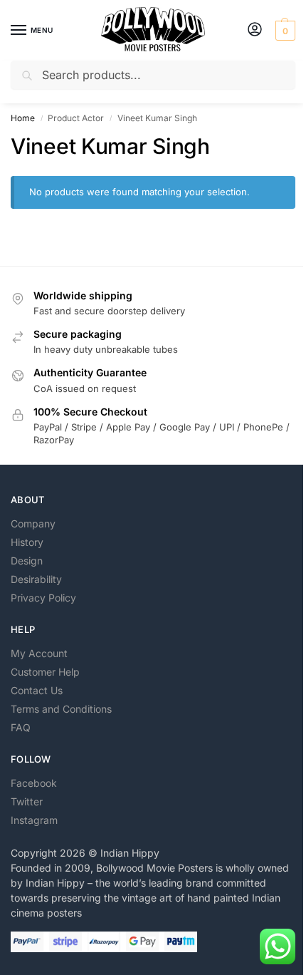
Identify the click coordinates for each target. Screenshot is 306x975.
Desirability (36, 579)
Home (23, 118)
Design (27, 560)
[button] (283, 31)
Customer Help (45, 672)
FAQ (21, 727)
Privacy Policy (43, 598)
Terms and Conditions (61, 709)
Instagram (34, 820)
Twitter (27, 801)
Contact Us (37, 690)
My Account (39, 653)
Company (33, 523)
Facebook (34, 783)
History (27, 542)
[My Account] (254, 30)
